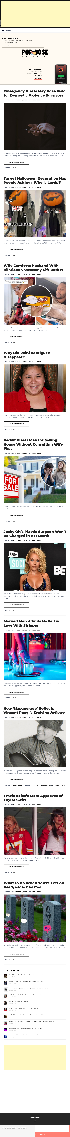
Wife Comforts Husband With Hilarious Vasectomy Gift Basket (33, 267)
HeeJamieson (37, 100)
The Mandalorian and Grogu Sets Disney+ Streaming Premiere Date (26, 1014)
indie (36, 785)
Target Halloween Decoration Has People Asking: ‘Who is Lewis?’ (35, 180)
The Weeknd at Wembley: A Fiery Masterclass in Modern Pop (24, 1035)
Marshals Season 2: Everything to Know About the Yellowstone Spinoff (26, 974)
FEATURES (16, 168)
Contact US (22, 1128)
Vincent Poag (59, 785)
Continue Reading (16, 162)
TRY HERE (38, 78)
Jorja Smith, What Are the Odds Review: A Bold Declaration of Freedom (27, 994)
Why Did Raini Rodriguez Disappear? (27, 355)
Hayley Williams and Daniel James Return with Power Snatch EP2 (26, 981)
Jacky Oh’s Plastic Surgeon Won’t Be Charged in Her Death (35, 533)
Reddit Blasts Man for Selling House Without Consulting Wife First (33, 444)
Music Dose (17, 785)
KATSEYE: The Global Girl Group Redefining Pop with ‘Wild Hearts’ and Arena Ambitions (31, 1021)
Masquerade (45, 785)
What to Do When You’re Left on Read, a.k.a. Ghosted (34, 885)
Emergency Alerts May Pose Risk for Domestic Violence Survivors (34, 93)
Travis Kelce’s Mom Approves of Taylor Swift (33, 798)
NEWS (14, 1128)
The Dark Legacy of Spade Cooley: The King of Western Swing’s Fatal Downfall (28, 988)
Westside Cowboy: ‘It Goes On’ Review (18, 1001)
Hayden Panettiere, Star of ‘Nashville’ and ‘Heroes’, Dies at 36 (24, 1008)
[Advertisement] (35, 1057)
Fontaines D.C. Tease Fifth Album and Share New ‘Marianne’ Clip (25, 1028)
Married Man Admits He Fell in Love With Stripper (31, 623)
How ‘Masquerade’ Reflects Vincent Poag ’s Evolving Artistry (34, 710)
